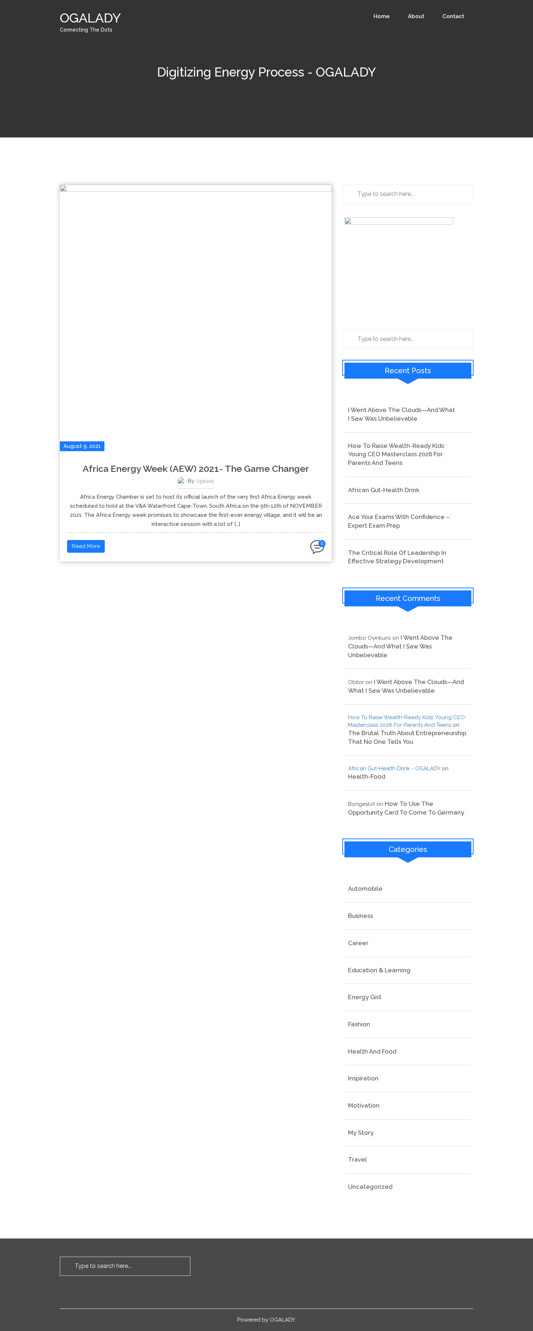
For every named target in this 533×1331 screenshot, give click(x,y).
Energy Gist (364, 997)
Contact (453, 16)
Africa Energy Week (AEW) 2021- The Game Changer (196, 468)
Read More (86, 546)
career (358, 943)
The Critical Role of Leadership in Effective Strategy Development (397, 557)
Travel (357, 1159)
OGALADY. (283, 1319)
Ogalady (205, 481)
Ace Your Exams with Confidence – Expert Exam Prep (399, 521)
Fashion (359, 1024)
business (360, 915)
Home (381, 16)
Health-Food (366, 776)
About (416, 16)
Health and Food (372, 1051)
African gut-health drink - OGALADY (394, 768)
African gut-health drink (384, 490)
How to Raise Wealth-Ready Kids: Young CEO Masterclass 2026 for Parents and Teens (396, 454)
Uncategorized (370, 1186)
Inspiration (363, 1078)
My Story (360, 1132)
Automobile (365, 888)
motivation (364, 1105)
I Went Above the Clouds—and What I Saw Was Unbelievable (401, 414)
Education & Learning (379, 970)
